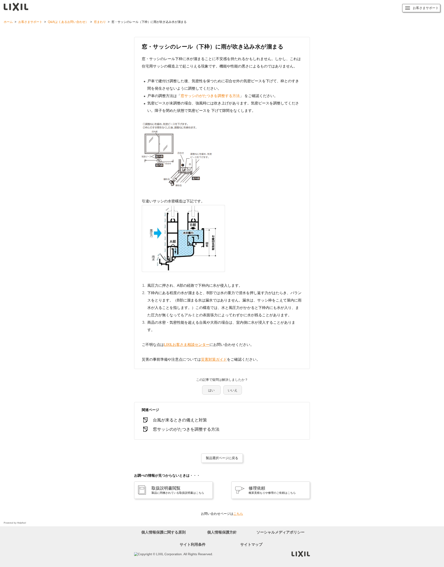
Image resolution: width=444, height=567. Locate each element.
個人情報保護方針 (222, 532)
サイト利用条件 (193, 544)
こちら (238, 513)
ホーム (8, 22)
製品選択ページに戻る (222, 458)
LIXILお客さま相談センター (187, 345)
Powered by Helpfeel (15, 522)
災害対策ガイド (214, 359)
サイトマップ (251, 544)
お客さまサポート (30, 22)
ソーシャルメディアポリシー (280, 532)
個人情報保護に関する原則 (163, 532)
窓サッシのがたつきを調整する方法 (210, 96)
